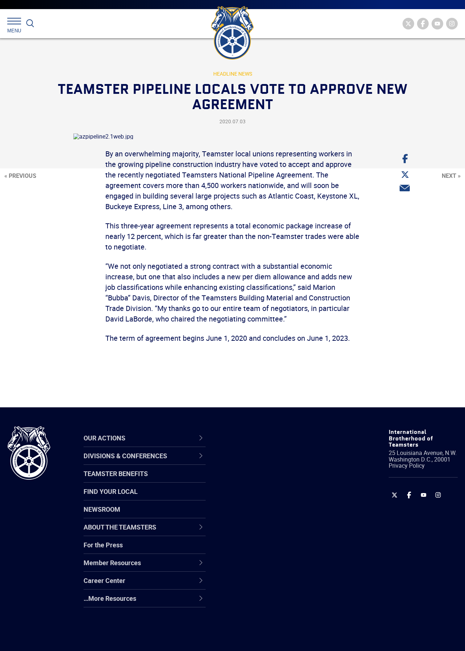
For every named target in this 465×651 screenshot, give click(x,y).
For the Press (103, 544)
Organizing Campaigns (263, 463)
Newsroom (102, 509)
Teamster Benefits (116, 473)
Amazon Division (255, 480)
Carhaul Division (254, 533)
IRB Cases (245, 550)
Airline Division (252, 463)
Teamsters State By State (268, 463)
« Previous (20, 176)
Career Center (256, 438)
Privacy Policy (407, 466)
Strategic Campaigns (261, 480)
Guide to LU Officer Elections (272, 550)
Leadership (247, 480)
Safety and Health (257, 498)
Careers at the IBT (257, 480)
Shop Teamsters (255, 498)
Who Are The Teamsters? (268, 463)
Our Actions (252, 438)
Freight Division (253, 603)
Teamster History (256, 498)
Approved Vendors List (263, 533)
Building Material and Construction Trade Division (280, 515)
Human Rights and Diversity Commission (271, 620)
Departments (250, 515)
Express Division (254, 568)
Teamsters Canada (259, 515)
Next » (451, 176)
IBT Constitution (254, 533)
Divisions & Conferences (273, 438)
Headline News (232, 73)
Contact (242, 463)
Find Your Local (111, 491)
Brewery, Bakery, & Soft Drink (273, 498)
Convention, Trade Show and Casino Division (272, 550)
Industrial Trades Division (267, 638)
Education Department (263, 480)
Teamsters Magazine (262, 480)
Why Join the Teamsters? (268, 463)
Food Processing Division (267, 585)
